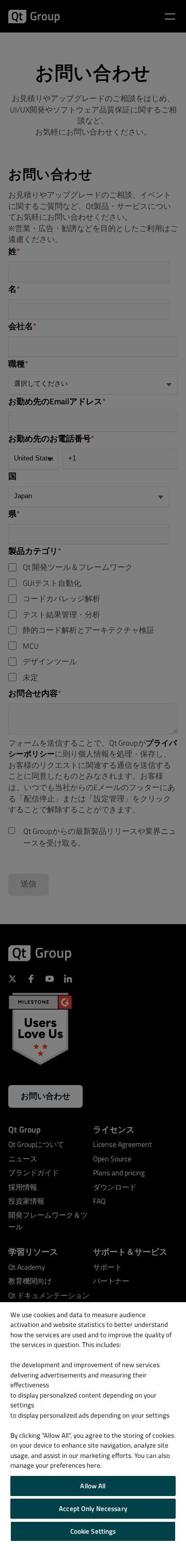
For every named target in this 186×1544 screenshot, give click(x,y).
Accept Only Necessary (93, 1508)
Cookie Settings (93, 1531)
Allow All (92, 1486)
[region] (93, 1423)
